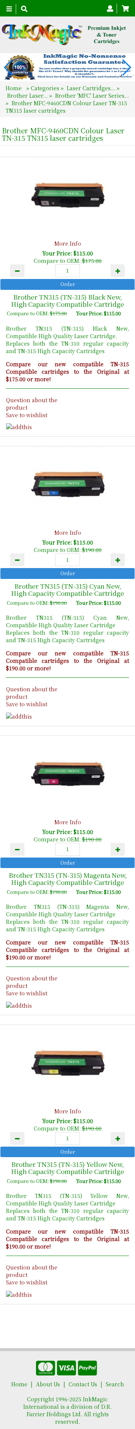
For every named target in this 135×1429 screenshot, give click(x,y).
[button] (114, 74)
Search (115, 1384)
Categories (46, 88)
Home (14, 88)
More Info (67, 243)
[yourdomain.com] (64, 35)
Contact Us (83, 1384)
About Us (48, 1384)
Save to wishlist (26, 415)
